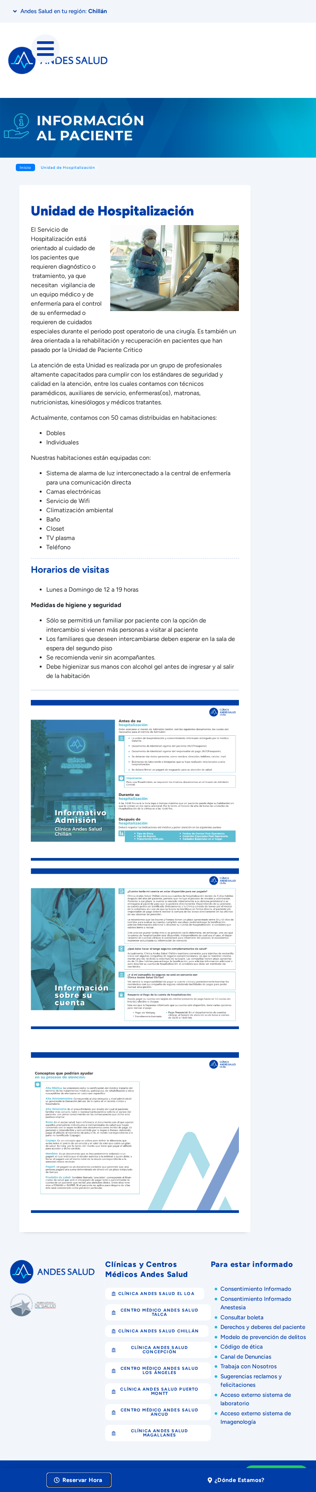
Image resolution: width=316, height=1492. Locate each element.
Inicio (25, 167)
